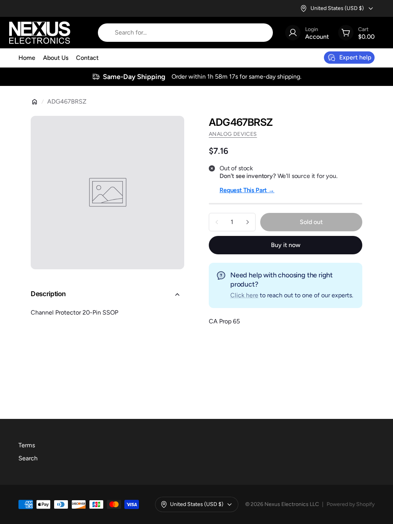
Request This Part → (247, 190)
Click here (244, 295)
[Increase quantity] (247, 222)
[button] (107, 295)
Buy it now (286, 245)
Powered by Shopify (351, 504)
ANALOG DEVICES (233, 134)
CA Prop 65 (224, 321)
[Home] (34, 101)
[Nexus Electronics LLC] (39, 32)
